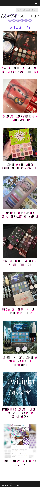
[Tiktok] (22, 20)
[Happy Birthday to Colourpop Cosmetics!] (20, 441)
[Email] (26, 20)
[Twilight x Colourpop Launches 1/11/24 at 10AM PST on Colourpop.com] (20, 389)
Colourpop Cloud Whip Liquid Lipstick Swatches (20, 118)
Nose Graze (17, 485)
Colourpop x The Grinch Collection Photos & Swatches (20, 166)
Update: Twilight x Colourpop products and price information (20, 361)
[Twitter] (14, 20)
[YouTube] (30, 20)
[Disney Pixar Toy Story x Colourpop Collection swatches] (20, 192)
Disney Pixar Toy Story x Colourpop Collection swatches (20, 214)
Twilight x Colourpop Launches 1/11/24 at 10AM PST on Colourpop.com (20, 413)
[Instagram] (18, 20)
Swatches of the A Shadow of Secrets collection (20, 262)
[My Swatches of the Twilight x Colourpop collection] (20, 289)
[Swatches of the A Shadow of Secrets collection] (20, 241)
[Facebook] (10, 20)
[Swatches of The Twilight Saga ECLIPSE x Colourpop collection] (20, 48)
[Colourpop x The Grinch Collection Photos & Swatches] (20, 144)
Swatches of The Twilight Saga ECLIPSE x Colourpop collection (20, 69)
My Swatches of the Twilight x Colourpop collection (20, 311)
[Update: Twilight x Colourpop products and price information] (20, 337)
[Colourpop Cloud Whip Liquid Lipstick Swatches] (20, 96)
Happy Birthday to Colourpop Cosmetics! (20, 463)
